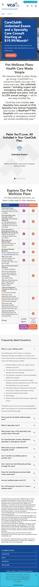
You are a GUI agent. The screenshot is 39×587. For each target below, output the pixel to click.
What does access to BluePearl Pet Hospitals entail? (14, 449)
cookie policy (25, 578)
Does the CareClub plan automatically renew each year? (15, 473)
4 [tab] (22, 178)
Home (3, 13)
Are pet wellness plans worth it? (13, 480)
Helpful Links (5, 565)
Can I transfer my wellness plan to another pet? (14, 457)
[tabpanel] (19, 158)
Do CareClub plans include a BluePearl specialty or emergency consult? (15, 441)
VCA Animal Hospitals (8, 550)
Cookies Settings (18, 585)
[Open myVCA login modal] (28, 6)
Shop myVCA (5, 561)
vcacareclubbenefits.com (11, 254)
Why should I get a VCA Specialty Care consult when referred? (16, 432)
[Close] (36, 575)
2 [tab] (17, 178)
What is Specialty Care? (10, 425)
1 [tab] (15, 178)
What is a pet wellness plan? (12, 349)
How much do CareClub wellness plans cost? (15, 418)
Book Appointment (30, 2)
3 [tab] (19, 178)
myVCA (3, 557)
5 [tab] (24, 178)
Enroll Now (11, 55)
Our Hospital (5, 554)
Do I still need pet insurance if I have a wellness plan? (16, 487)
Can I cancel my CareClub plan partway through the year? (16, 465)
